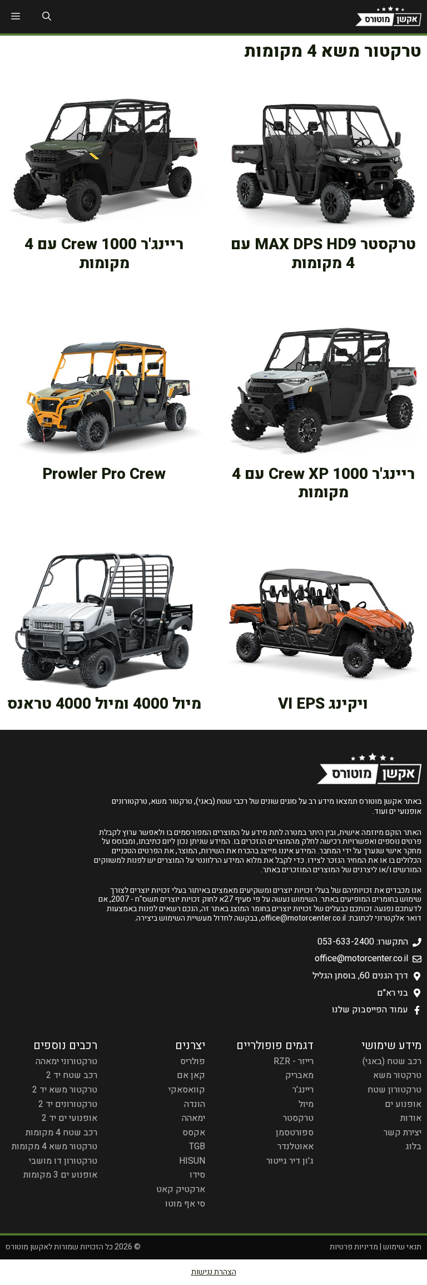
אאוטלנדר (295, 1146)
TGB (197, 1146)
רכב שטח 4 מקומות (61, 1132)
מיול (306, 1104)
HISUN (192, 1161)
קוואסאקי (186, 1089)
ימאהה (193, 1118)
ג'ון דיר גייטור (290, 1161)
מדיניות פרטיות (354, 1247)
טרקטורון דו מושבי (63, 1161)
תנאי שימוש (402, 1247)
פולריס (192, 1061)
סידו (197, 1175)
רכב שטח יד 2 (71, 1075)
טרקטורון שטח (394, 1089)
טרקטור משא (397, 1075)
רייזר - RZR (294, 1061)
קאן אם (191, 1075)
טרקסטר (298, 1118)
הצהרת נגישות (213, 1272)
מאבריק (299, 1075)
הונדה (194, 1104)
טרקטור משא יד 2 (64, 1089)
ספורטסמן (295, 1132)
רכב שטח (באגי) (392, 1061)
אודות (410, 1118)
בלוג (413, 1146)
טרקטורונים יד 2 (67, 1104)
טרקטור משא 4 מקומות (54, 1146)
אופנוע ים (403, 1104)
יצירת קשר (402, 1132)
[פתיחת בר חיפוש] (46, 16)
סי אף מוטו (185, 1203)
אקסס (193, 1132)
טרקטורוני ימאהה (66, 1061)
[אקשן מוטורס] (388, 16)
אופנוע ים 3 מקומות (60, 1175)
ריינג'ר (303, 1089)
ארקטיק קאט (180, 1189)
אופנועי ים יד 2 (69, 1118)
